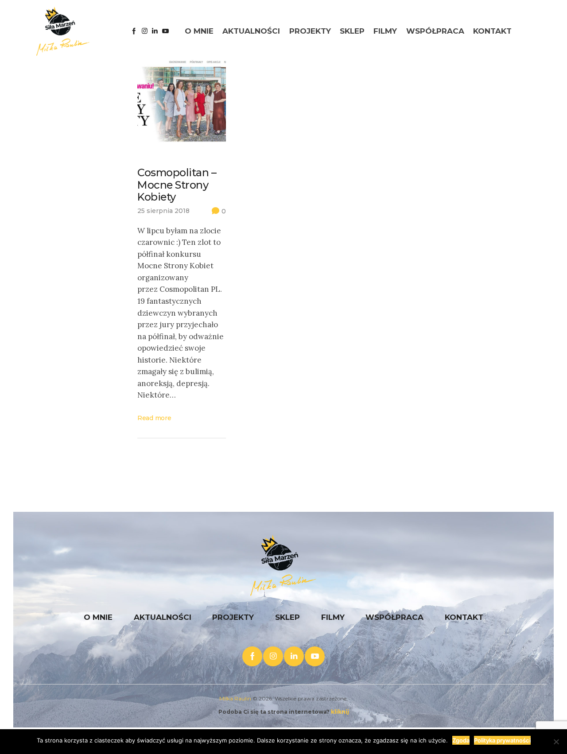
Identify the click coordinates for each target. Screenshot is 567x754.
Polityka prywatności (502, 740)
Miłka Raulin (235, 698)
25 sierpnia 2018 (163, 211)
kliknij (340, 711)
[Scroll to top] (525, 712)
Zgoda (461, 740)
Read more (154, 418)
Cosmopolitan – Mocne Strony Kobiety (176, 184)
